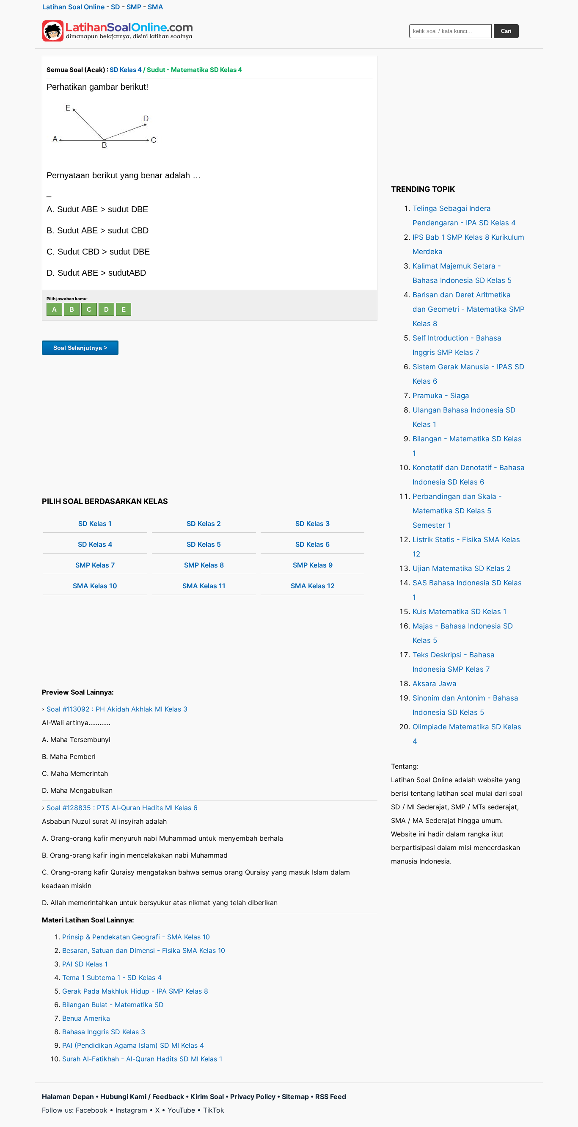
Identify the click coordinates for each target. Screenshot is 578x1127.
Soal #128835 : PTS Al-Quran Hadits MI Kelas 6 (122, 807)
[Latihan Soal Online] (117, 31)
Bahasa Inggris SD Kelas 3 (103, 1031)
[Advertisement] (209, 424)
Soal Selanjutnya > (80, 347)
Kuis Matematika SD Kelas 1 (459, 611)
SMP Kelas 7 (95, 565)
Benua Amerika (86, 1018)
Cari (506, 31)
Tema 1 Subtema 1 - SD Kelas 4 (112, 977)
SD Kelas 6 (312, 544)
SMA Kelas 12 (313, 585)
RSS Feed (330, 1096)
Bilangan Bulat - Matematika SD (113, 1004)
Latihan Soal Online (73, 7)
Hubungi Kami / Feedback (142, 1096)
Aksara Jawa (435, 683)
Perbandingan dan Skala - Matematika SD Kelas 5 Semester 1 (457, 510)
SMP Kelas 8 (204, 565)
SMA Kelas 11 (204, 585)
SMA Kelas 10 (95, 585)
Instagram (131, 1110)
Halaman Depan (68, 1096)
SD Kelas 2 (204, 523)
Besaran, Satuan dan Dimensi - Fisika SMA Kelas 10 (143, 950)
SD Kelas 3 (312, 523)
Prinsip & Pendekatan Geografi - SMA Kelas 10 (136, 937)
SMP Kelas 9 (313, 565)
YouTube (181, 1110)
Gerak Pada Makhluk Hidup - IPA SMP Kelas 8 (135, 991)
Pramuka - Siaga (441, 395)
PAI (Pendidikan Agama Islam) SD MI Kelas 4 (133, 1045)
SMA (155, 7)
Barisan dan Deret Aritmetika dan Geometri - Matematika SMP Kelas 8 (469, 309)
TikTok (213, 1110)
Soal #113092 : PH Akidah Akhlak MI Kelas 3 (117, 709)
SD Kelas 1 (95, 523)
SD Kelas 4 (126, 70)
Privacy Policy (252, 1096)
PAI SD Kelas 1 (84, 964)
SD (115, 7)
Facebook (91, 1110)
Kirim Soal (207, 1096)
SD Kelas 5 (204, 544)
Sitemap (295, 1096)
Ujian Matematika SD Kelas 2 (462, 568)
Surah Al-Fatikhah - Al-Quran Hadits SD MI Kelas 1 (142, 1059)
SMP (134, 7)
